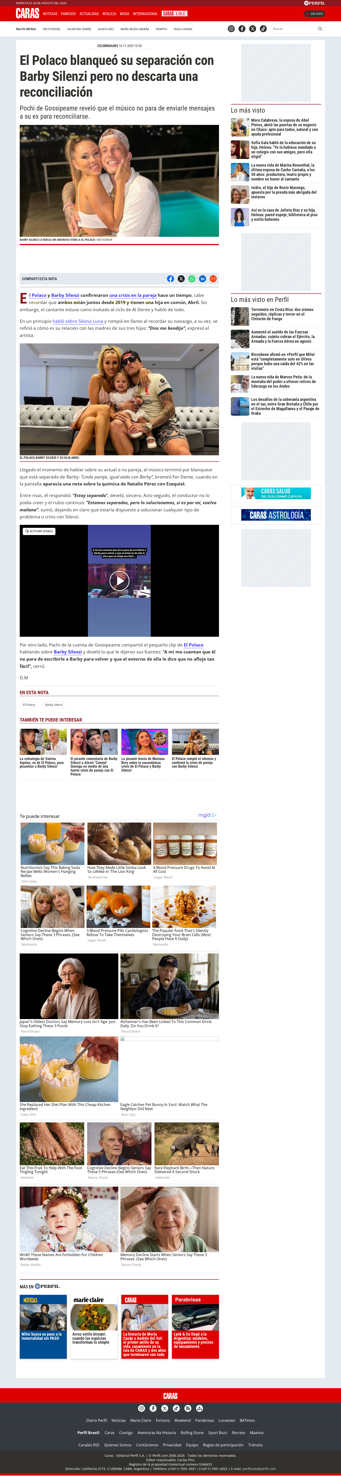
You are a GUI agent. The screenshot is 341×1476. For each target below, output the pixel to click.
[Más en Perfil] (47, 1286)
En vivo (317, 14)
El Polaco (37, 295)
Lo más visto (248, 110)
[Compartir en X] (181, 278)
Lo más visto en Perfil (260, 300)
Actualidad (89, 14)
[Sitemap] (199, 1408)
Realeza (109, 14)
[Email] (213, 278)
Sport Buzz (217, 1432)
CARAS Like (174, 13)
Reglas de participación (223, 1444)
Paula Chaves (183, 29)
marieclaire (94, 1300)
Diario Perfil (96, 1420)
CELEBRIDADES (107, 46)
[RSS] (187, 1408)
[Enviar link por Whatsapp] (191, 278)
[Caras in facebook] (241, 28)
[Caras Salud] (276, 497)
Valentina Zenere (79, 29)
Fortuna (163, 1420)
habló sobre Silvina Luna (77, 321)
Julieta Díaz (106, 29)
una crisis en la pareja (133, 295)
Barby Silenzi (65, 295)
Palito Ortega (26, 29)
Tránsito (255, 1444)
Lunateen (227, 1420)
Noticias (50, 14)
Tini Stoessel (51, 29)
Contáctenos (147, 1444)
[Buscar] (320, 28)
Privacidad (172, 1444)
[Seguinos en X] (252, 28)
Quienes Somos (118, 1444)
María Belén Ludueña (135, 29)
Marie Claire (140, 1420)
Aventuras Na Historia (157, 1432)
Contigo (126, 1432)
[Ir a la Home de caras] (27, 16)
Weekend (182, 1420)
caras (144, 1300)
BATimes (247, 1420)
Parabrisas (204, 1420)
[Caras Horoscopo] (276, 519)
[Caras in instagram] (231, 28)
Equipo (192, 1444)
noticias (43, 1300)
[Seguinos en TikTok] (263, 28)
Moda (124, 14)
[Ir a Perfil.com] (314, 3)
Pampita (161, 29)
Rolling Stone (192, 1432)
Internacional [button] (145, 14)
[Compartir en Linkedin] (202, 278)
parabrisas (195, 1300)
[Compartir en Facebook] (170, 278)
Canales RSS (89, 1444)
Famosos (68, 14)
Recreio (238, 1432)
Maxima (257, 1432)
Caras (110, 1432)
